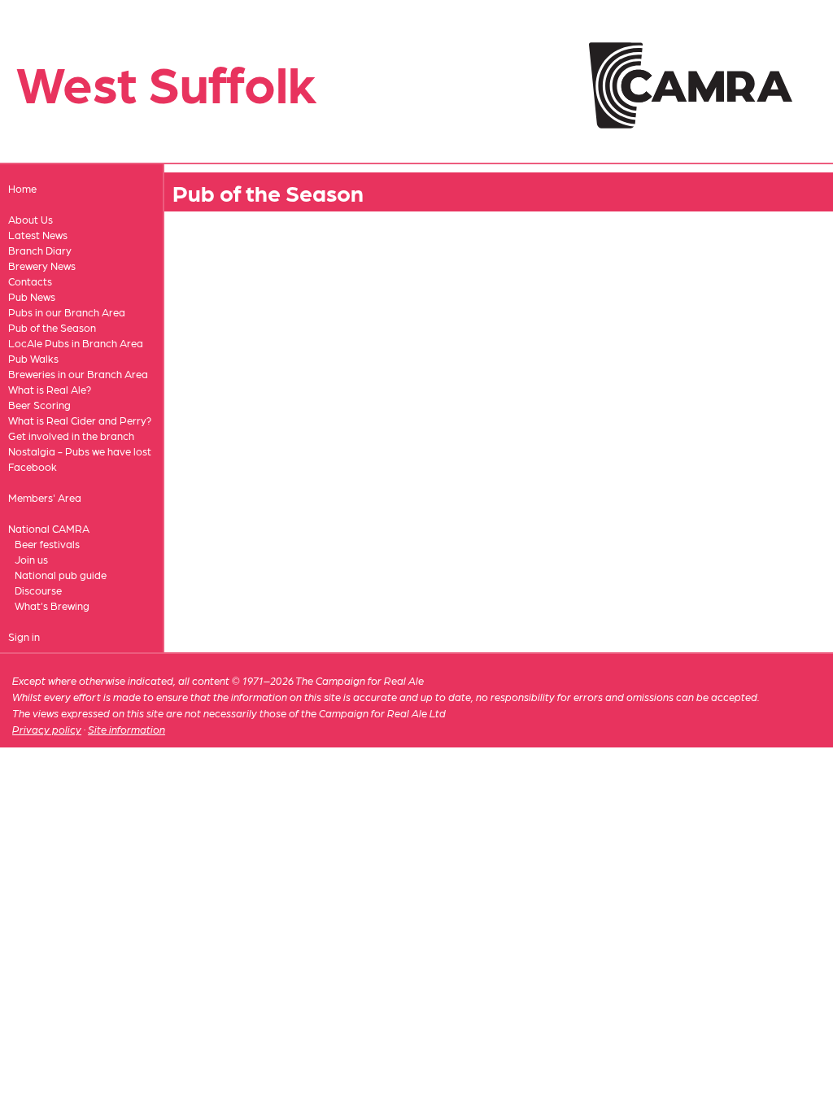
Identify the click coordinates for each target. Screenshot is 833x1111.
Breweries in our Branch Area (78, 374)
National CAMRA (48, 528)
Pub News (31, 296)
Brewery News (42, 265)
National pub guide (61, 575)
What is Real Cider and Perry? (79, 420)
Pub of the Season (52, 327)
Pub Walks (33, 358)
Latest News (38, 235)
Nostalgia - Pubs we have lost (79, 451)
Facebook (32, 466)
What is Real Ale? (49, 389)
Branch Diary (40, 250)
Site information (126, 729)
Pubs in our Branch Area (66, 312)
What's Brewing (52, 605)
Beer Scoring (39, 405)
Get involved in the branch (71, 435)
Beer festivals (47, 544)
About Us (30, 219)
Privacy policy (46, 729)
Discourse (38, 590)
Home (22, 188)
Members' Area (44, 497)
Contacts (30, 281)
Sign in (24, 636)
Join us (31, 559)
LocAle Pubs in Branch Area (75, 343)
